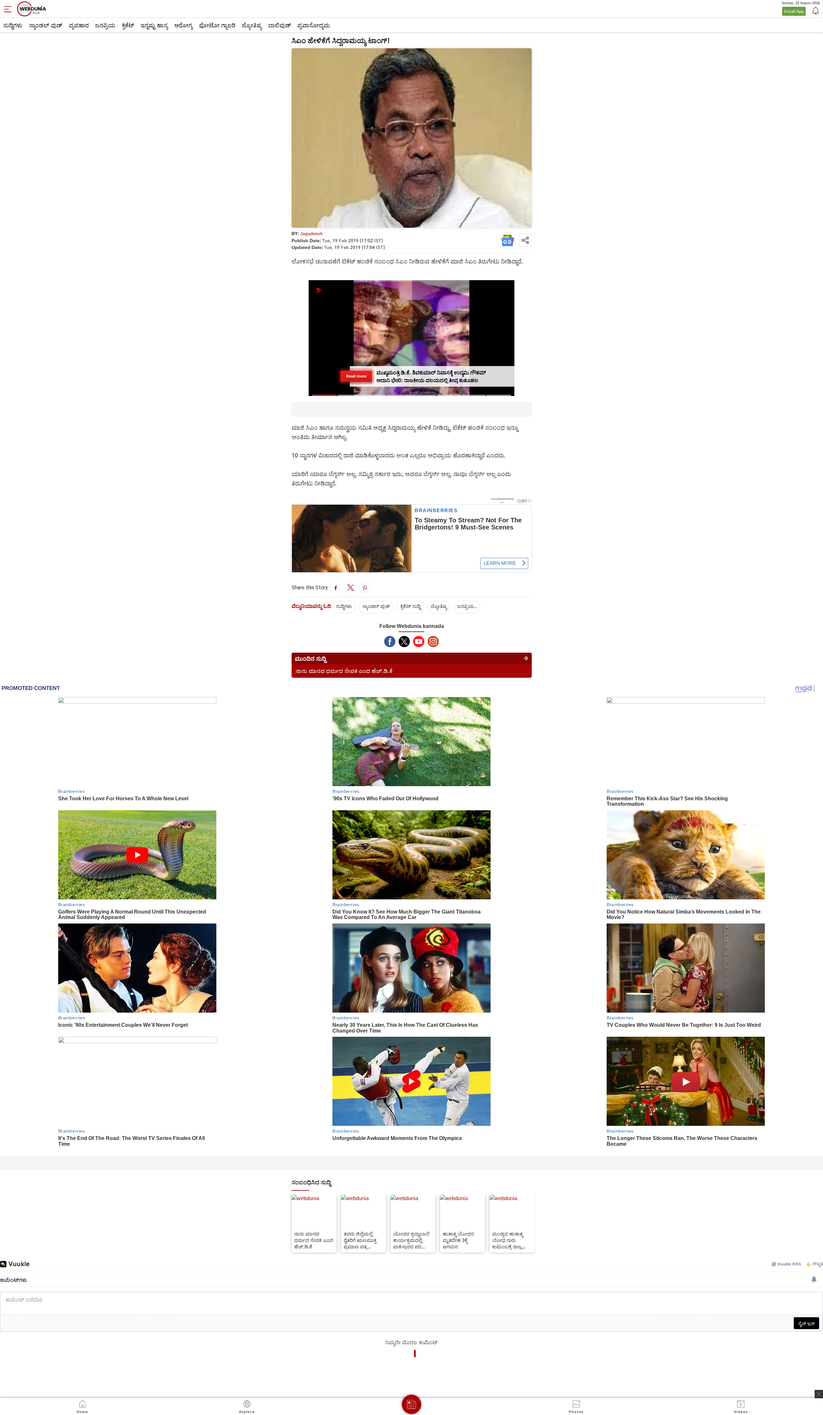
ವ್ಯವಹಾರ (79, 25)
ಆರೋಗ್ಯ (183, 25)
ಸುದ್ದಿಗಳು (13, 25)
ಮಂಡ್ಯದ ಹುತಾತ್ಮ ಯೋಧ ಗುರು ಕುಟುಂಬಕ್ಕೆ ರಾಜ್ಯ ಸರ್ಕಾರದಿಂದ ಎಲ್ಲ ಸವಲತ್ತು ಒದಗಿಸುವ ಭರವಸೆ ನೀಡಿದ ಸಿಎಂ (511, 1240)
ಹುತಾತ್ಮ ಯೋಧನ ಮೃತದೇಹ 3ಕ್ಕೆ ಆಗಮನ (458, 1240)
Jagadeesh (311, 233)
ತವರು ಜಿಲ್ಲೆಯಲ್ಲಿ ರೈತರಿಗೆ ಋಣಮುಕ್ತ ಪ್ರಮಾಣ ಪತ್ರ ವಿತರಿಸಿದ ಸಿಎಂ (360, 1240)
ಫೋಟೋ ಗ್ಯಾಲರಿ (217, 25)
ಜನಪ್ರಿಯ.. (467, 606)
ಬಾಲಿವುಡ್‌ (279, 25)
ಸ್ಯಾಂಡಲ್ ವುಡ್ (45, 25)
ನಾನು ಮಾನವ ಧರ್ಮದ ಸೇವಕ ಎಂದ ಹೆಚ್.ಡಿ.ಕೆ (344, 671)
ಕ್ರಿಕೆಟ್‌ (128, 25)
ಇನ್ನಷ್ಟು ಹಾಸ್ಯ (154, 25)
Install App (794, 11)
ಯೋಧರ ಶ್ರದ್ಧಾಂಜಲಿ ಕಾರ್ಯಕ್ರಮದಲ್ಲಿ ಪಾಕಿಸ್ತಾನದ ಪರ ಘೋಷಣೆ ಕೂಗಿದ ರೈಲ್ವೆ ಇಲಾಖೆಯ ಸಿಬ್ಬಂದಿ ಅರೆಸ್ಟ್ (412, 1240)
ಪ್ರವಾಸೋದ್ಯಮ (313, 25)
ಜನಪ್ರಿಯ (105, 25)
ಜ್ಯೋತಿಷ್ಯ (252, 25)
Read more (356, 376)
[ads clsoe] (819, 1394)
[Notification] (815, 10)
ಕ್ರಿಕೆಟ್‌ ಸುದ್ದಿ (410, 606)
